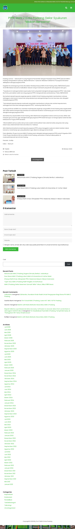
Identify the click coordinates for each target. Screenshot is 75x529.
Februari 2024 (9, 400)
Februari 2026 (9, 341)
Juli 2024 (7, 387)
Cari (4, 259)
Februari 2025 (9, 368)
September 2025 (10, 349)
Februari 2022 (9, 465)
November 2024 (10, 376)
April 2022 (7, 460)
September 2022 (10, 446)
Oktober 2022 (9, 444)
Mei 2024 (7, 392)
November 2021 (9, 473)
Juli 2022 (7, 452)
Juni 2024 (7, 389)
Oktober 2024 (9, 378)
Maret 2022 (8, 463)
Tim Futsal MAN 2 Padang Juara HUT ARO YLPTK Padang (41, 301)
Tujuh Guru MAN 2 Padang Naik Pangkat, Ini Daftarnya (23, 282)
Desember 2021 (9, 471)
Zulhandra (8, 294)
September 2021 (10, 479)
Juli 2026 (7, 327)
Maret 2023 (8, 430)
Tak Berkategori (10, 502)
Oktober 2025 (9, 346)
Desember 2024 (10, 373)
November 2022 (10, 441)
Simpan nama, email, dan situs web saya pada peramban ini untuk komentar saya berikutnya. (37, 245)
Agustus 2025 (9, 351)
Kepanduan (8, 494)
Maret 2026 (8, 338)
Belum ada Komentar (12, 154)
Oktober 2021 (9, 476)
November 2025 (10, 343)
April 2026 (7, 335)
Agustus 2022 (9, 449)
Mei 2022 (7, 457)
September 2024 (10, 381)
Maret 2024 (8, 397)
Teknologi (7, 505)
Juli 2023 (7, 419)
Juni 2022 (7, 454)
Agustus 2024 (9, 384)
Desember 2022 (10, 438)
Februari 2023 (9, 433)
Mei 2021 (7, 482)
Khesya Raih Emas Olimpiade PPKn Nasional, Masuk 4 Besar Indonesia (43, 199)
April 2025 (7, 362)
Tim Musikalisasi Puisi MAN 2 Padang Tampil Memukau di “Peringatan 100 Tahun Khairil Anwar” (37, 312)
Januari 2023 (8, 435)
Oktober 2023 (9, 411)
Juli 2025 (7, 354)
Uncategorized (37, 160)
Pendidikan (8, 500)
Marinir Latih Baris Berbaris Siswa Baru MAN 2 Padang (36, 305)
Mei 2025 (7, 360)
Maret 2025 (8, 365)
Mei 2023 (7, 425)
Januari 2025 (8, 370)
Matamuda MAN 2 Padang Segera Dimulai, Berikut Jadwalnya (40, 177)
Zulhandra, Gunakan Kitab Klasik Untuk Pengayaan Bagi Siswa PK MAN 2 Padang (37, 295)
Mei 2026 (7, 332)
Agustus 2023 (9, 416)
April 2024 (7, 395)
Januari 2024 (8, 403)
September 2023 (10, 414)
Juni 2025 (7, 357)
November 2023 (10, 408)
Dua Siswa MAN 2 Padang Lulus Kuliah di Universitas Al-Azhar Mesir (42, 188)
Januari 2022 (8, 468)
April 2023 (7, 427)
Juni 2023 (7, 422)
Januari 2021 (8, 484)
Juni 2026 (7, 330)
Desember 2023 (10, 406)
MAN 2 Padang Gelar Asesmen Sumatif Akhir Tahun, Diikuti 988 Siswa (28, 284)
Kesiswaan (8, 497)
